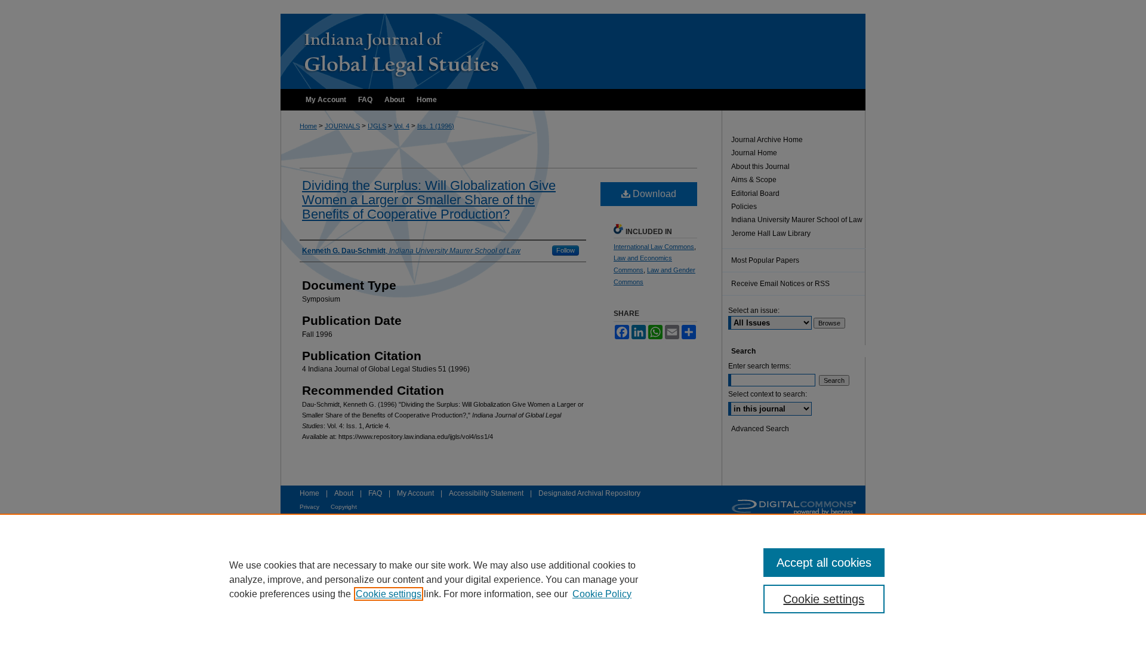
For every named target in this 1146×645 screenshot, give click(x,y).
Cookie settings (388, 594)
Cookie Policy (601, 594)
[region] (573, 579)
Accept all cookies (824, 562)
